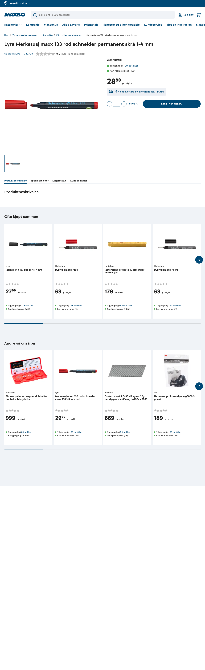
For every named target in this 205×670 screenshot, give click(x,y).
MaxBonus (51, 25)
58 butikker (76, 305)
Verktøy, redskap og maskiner (25, 35)
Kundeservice (153, 25)
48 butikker (175, 432)
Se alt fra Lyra (12, 53)
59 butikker (175, 305)
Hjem (6, 35)
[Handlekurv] (198, 15)
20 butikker (131, 65)
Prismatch (91, 25)
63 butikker (126, 305)
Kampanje (33, 25)
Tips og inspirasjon (179, 25)
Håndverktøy (47, 35)
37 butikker (27, 305)
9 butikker (125, 432)
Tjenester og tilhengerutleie (121, 25)
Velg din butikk (18, 3)
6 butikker (26, 432)
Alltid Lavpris (71, 25)
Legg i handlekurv (171, 103)
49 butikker (76, 432)
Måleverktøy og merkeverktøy (69, 35)
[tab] (15, 181)
